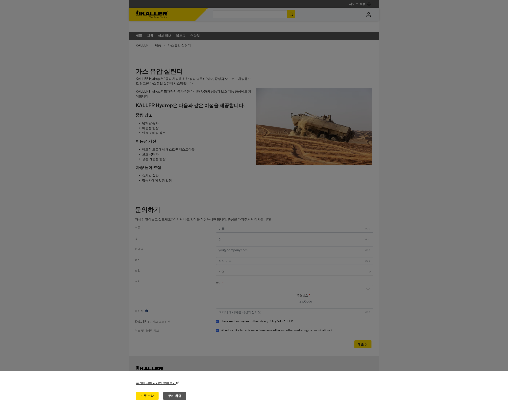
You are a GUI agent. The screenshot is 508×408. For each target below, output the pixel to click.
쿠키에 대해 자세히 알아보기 (156, 383)
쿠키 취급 (174, 396)
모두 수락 (147, 396)
